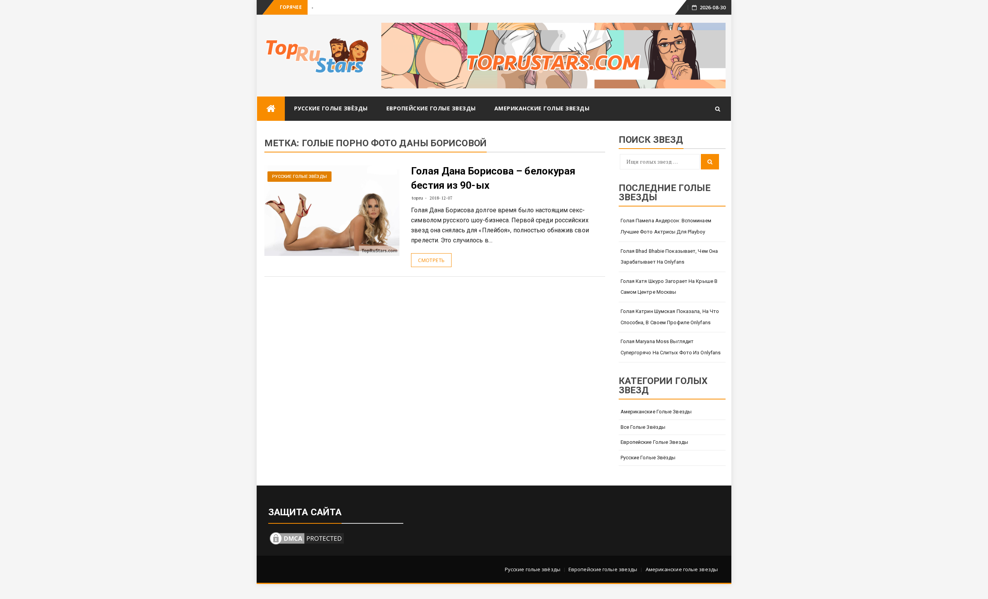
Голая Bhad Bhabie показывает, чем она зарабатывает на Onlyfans (669, 256)
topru (417, 198)
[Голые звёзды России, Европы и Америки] (271, 108)
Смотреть (431, 260)
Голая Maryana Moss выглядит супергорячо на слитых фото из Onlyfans (671, 346)
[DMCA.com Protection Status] (306, 537)
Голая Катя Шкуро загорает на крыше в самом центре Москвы (669, 286)
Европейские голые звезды (431, 108)
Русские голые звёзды (331, 108)
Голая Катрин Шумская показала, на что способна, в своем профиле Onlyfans (670, 316)
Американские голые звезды (542, 108)
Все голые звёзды (643, 427)
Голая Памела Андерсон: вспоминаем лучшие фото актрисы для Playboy (666, 226)
